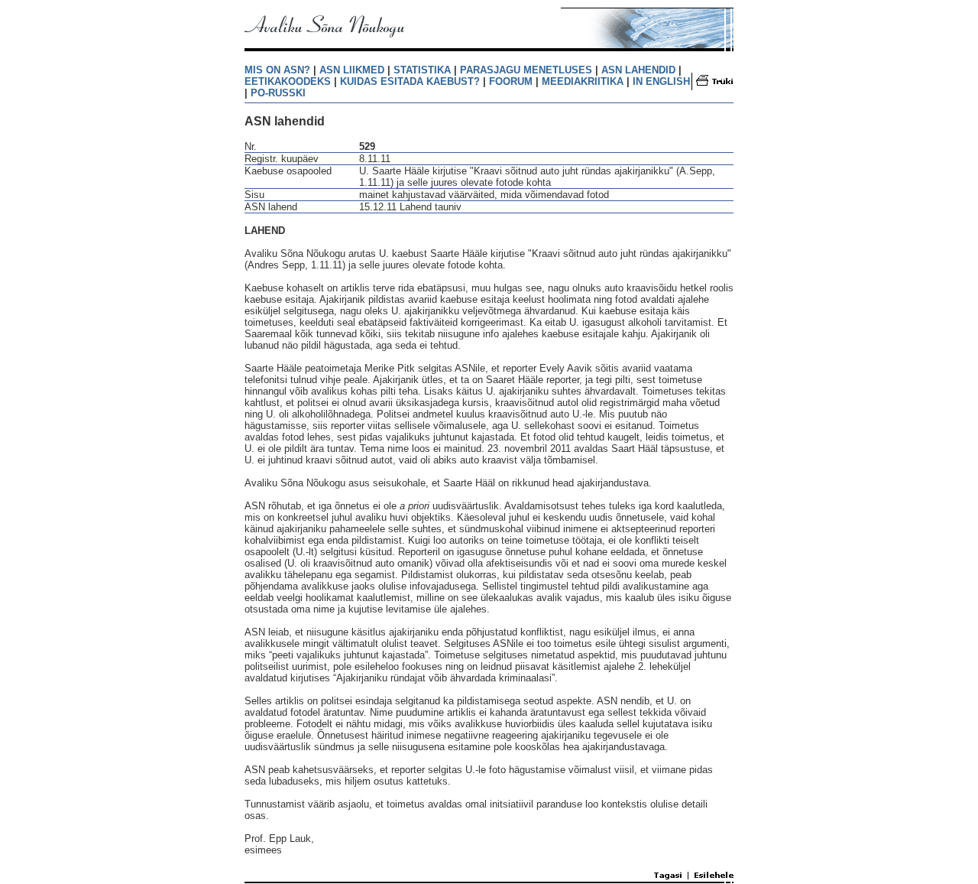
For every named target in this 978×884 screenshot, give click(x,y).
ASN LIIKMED (351, 70)
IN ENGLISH (661, 81)
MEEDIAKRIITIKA (582, 81)
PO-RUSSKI (278, 93)
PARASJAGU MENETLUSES (526, 70)
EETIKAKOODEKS (287, 81)
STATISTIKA (422, 70)
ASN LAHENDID (638, 70)
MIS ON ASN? (277, 70)
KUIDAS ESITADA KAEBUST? (410, 81)
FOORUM (511, 81)
